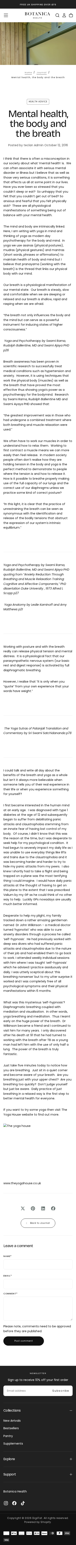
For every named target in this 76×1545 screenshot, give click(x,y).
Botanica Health (15, 1491)
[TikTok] (22, 1503)
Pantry (8, 1436)
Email (7, 1276)
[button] (5, 15)
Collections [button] (11, 1410)
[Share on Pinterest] (33, 1208)
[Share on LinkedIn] (43, 1208)
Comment (10, 1293)
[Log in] (64, 15)
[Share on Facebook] (53, 1208)
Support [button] (9, 1474)
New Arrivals (12, 1421)
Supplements (13, 1443)
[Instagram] (5, 1503)
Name (7, 1256)
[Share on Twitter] (23, 1208)
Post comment (23, 1340)
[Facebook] (14, 1503)
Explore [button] (9, 1459)
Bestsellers (11, 1428)
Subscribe (60, 1390)
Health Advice (38, 101)
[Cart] (70, 15)
